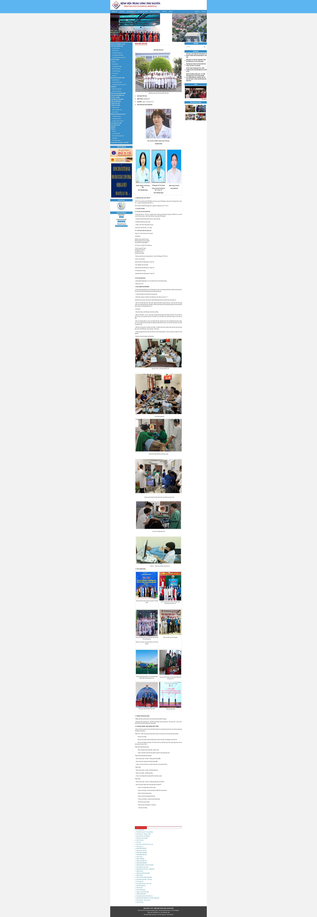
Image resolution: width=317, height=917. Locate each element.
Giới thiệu (121, 11)
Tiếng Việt (197, 11)
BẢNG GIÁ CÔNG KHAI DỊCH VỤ (118, 139)
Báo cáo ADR (115, 137)
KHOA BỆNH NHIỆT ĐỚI (141, 880)
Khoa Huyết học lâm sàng (142, 892)
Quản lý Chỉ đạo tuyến (117, 108)
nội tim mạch (139, 882)
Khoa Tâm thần (139, 866)
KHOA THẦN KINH (140, 884)
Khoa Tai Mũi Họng (140, 915)
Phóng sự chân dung (116, 116)
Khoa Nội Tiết (139, 913)
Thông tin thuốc (115, 131)
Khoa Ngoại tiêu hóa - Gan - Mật (143, 909)
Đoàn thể (114, 101)
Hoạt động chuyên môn (117, 125)
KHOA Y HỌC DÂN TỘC (141, 886)
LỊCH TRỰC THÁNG (115, 150)
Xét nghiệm (114, 163)
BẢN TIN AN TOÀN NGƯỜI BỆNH (118, 119)
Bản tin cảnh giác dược (117, 135)
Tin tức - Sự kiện (115, 123)
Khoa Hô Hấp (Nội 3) (141, 911)
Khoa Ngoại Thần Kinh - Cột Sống (144, 905)
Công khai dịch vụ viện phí (117, 146)
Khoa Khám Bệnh (140, 855)
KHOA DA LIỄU (139, 897)
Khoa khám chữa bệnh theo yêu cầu (144, 870)
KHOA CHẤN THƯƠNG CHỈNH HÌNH (144, 903)
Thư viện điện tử (131, 11)
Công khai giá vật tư (116, 142)
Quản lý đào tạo (115, 105)
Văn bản (113, 152)
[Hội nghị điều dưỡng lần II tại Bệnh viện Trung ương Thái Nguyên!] (196, 119)
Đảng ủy (114, 87)
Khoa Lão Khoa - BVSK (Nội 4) (143, 861)
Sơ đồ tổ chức (115, 76)
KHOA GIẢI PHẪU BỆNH (141, 878)
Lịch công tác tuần (143, 11)
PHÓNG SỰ (113, 112)
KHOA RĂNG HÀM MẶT (141, 888)
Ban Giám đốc (115, 89)
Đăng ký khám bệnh (155, 11)
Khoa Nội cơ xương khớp (142, 863)
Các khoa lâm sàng (116, 96)
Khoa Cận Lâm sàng (116, 94)
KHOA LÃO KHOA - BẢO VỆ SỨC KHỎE (144, 890)
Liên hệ (171, 11)
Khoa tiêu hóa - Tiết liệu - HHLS (143, 859)
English (204, 11)
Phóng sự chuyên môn (117, 114)
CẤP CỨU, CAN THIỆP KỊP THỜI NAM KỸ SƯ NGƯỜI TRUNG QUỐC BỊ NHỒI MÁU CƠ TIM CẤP (196, 81)
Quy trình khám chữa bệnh (117, 80)
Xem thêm (204, 124)
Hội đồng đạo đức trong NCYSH (119, 110)
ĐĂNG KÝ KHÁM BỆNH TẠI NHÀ (118, 69)
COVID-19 (113, 154)
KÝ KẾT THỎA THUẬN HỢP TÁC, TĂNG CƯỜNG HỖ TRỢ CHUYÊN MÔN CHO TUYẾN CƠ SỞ (196, 95)
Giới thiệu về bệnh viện (117, 71)
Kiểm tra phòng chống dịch (118, 161)
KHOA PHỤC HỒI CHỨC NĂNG (143, 899)
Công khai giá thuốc (116, 144)
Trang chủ (114, 11)
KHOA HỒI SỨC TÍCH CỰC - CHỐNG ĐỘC (145, 894)
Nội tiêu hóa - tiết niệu (141, 876)
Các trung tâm (115, 99)
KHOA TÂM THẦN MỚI (141, 874)
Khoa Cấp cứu (139, 872)
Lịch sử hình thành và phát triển (118, 83)
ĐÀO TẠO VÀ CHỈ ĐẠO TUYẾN (117, 103)
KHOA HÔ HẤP (139, 901)
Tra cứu (164, 11)
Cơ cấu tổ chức (115, 85)
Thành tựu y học (115, 129)
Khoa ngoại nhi (139, 907)
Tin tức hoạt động (116, 159)
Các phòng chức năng (117, 92)
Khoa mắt (138, 868)
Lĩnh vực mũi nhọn (116, 127)
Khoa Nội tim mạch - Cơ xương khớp (144, 857)
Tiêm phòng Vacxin (116, 166)
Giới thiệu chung (115, 74)
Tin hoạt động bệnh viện (117, 121)
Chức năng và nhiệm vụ (117, 78)
